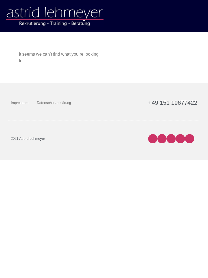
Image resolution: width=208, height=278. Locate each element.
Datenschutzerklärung (54, 103)
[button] (199, 15)
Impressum (19, 103)
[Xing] (171, 138)
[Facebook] (152, 138)
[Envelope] (189, 138)
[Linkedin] (180, 138)
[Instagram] (162, 138)
